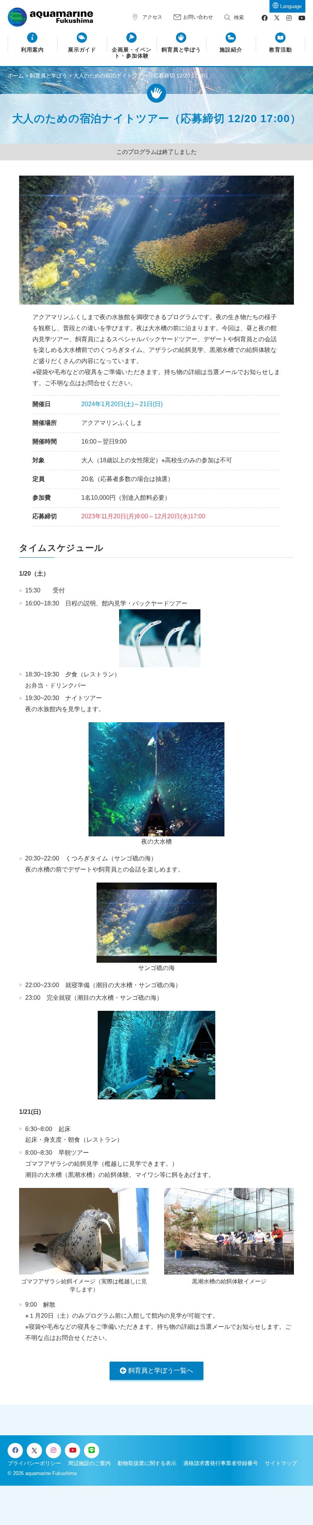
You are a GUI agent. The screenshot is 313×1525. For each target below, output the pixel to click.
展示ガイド (82, 50)
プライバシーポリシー (34, 1463)
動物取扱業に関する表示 (147, 1463)
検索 (239, 17)
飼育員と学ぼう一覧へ (160, 1370)
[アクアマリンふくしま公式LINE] (91, 1450)
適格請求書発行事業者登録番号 (220, 1463)
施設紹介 (230, 50)
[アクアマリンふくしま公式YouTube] (301, 18)
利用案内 (32, 50)
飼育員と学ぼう (181, 50)
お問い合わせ (198, 17)
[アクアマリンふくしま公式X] (276, 18)
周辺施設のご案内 (89, 1463)
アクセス (152, 17)
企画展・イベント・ (132, 53)
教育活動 (280, 50)
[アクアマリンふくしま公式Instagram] (289, 18)
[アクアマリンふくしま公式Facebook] (264, 18)
